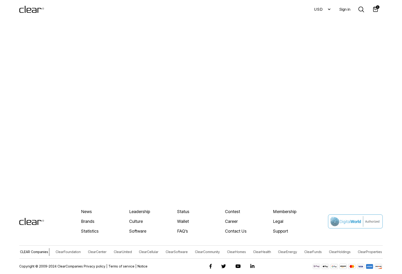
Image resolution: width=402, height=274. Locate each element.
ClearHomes (236, 252)
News (86, 211)
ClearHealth (262, 252)
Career (231, 221)
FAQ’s (182, 231)
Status (183, 211)
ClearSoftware (177, 252)
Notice (142, 266)
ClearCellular (148, 252)
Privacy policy (94, 266)
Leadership (139, 211)
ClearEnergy (287, 252)
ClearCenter (97, 252)
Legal (278, 221)
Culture (136, 221)
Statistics (90, 231)
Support (280, 231)
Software (137, 231)
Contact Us (236, 231)
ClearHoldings (340, 252)
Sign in (344, 9)
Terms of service (121, 266)
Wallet (183, 221)
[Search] (361, 9)
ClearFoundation (68, 252)
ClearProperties (370, 252)
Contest (232, 211)
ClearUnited (123, 252)
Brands (87, 221)
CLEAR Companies (34, 252)
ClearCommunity (207, 252)
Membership (284, 211)
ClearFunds (313, 252)
